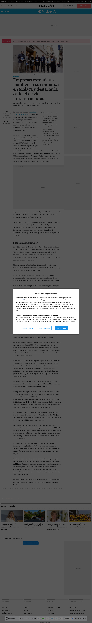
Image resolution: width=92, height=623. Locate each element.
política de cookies (60, 308)
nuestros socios (42, 298)
